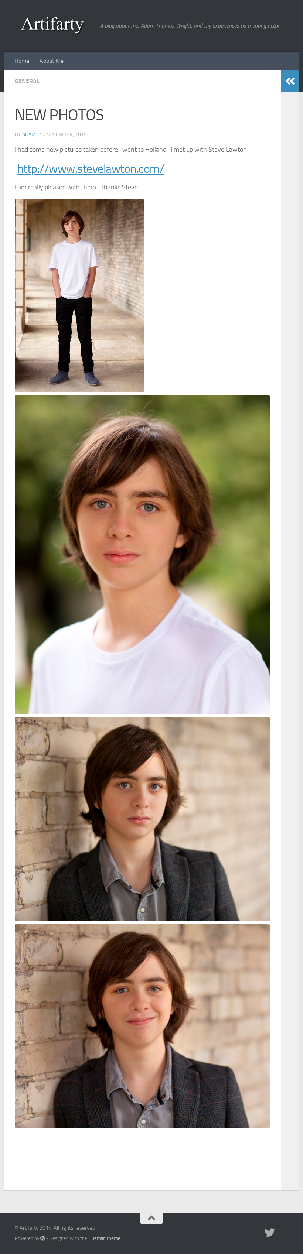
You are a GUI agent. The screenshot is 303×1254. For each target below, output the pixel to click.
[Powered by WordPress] (42, 1238)
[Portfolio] (283, 1232)
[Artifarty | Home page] (53, 26)
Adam (29, 134)
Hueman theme (104, 1238)
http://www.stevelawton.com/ (90, 169)
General (27, 81)
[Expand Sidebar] (290, 81)
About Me (52, 60)
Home (21, 60)
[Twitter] (270, 1232)
